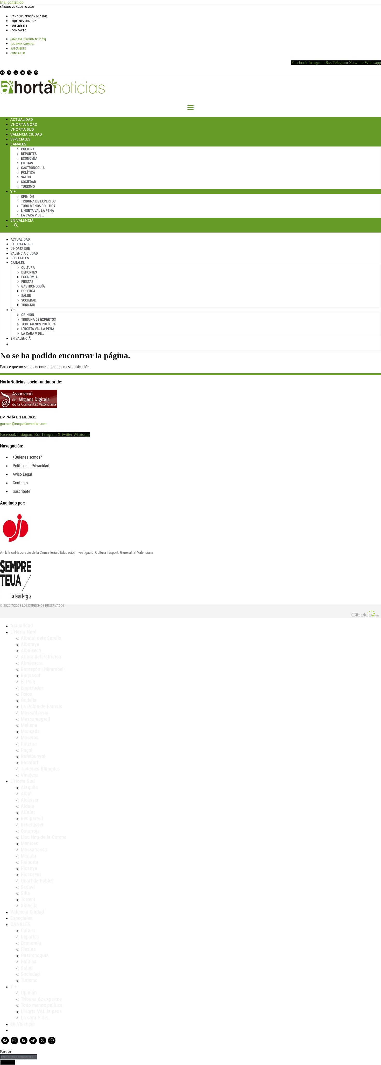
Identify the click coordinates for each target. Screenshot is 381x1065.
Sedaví (28, 887)
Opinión (27, 196)
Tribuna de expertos (38, 201)
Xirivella (29, 905)
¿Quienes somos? (24, 21)
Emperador (32, 688)
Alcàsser (30, 800)
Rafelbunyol (33, 756)
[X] (29, 72)
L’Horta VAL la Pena (37, 210)
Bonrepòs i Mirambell (43, 669)
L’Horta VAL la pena (41, 1011)
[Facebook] (2, 72)
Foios (26, 694)
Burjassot (30, 675)
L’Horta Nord (23, 124)
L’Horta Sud (22, 129)
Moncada (30, 731)
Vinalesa (30, 775)
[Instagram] (9, 72)
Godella (29, 700)
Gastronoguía (33, 168)
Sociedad (28, 182)
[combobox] (18, 1057)
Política (28, 172)
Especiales (20, 139)
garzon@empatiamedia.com (23, 424)
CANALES (20, 924)
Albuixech (31, 650)
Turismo (28, 186)
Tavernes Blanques (40, 769)
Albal (26, 793)
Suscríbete (19, 25)
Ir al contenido (12, 2)
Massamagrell (35, 719)
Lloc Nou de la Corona (44, 837)
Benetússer (32, 825)
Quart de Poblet (37, 881)
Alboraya (30, 644)
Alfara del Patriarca (41, 657)
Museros (29, 737)
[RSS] (15, 72)
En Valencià (21, 220)
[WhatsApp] (36, 72)
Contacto (19, 30)
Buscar (15, 225)
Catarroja (30, 831)
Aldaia (27, 806)
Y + (13, 191)
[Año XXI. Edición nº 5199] (29, 16)
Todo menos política (38, 206)
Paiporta (29, 862)
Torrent (28, 899)
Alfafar (28, 812)
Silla (25, 893)
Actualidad (21, 119)
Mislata (28, 856)
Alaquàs (29, 787)
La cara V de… (32, 215)
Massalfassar (35, 713)
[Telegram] (22, 72)
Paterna (29, 744)
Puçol (26, 750)
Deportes (29, 154)
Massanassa (34, 849)
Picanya (29, 868)
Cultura (27, 149)
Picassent (31, 874)
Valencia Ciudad (26, 134)
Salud (26, 177)
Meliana (29, 725)
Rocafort (29, 762)
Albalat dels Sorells (41, 638)
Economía (29, 158)
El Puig (28, 681)
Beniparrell (32, 818)
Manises (29, 843)
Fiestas (27, 163)
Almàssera (32, 663)
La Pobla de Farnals (41, 706)
